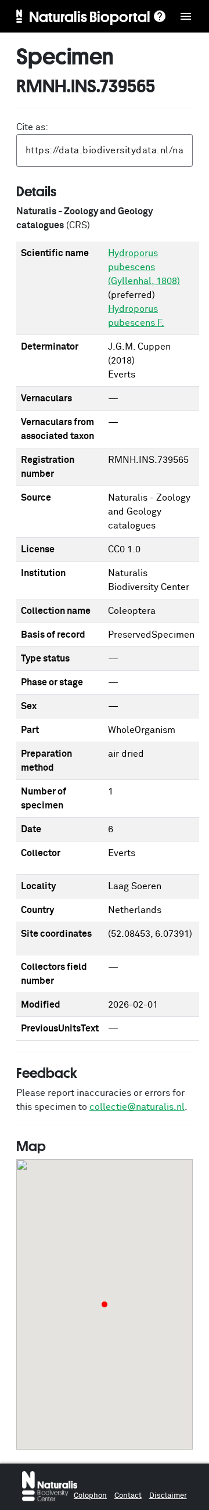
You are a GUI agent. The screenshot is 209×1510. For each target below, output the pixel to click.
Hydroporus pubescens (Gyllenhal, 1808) (144, 267)
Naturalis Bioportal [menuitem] (89, 16)
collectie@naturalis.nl (137, 1107)
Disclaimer (168, 1496)
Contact (128, 1496)
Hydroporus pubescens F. (136, 316)
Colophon (90, 1496)
